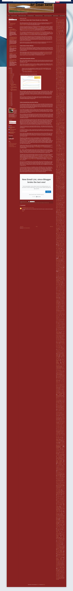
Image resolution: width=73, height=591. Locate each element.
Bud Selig (61, 147)
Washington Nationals (59, 559)
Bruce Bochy (59, 143)
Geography (57, 250)
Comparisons (58, 180)
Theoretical (60, 522)
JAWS (57, 295)
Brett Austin (62, 139)
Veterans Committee (59, 551)
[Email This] (30, 201)
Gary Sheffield (29, 33)
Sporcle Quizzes (55, 15)
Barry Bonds (23, 29)
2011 (10, 105)
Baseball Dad (24, 207)
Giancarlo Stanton (58, 252)
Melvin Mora (57, 378)
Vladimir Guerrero (60, 554)
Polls (57, 443)
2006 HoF (63, 20)
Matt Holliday (58, 374)
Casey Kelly (60, 157)
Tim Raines (62, 527)
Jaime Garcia (62, 286)
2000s (63, 19)
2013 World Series (61, 34)
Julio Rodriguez (59, 329)
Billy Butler (57, 126)
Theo (15, 108)
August (11, 77)
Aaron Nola (58, 72)
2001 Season (58, 20)
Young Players (62, 573)
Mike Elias (57, 388)
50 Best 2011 (58, 68)
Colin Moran (58, 177)
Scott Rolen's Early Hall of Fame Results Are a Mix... (13, 90)
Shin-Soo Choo (59, 497)
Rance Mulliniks (61, 450)
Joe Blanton (62, 304)
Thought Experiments (59, 524)
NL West (61, 410)
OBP (60, 415)
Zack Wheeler (57, 578)
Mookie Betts (58, 401)
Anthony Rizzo (61, 99)
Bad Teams (60, 108)
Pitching (62, 439)
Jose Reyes (57, 325)
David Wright (58, 200)
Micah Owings (61, 380)
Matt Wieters (61, 375)
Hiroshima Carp (58, 267)
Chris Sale (62, 168)
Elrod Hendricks (58, 222)
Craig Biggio (62, 184)
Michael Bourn (58, 381)
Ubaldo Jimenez (61, 546)
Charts (61, 162)
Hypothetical (60, 275)
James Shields (59, 289)
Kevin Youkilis (58, 341)
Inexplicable (62, 277)
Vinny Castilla (59, 553)
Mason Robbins (62, 370)
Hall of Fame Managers (61, 258)
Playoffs (57, 442)
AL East (61, 80)
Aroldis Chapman (61, 101)
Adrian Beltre (62, 77)
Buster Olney (62, 149)
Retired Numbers (59, 461)
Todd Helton (59, 529)
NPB (60, 414)
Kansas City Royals (60, 333)
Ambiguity (61, 90)
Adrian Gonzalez (59, 78)
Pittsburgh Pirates (58, 440)
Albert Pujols (58, 82)
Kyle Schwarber (58, 345)
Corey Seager (61, 183)
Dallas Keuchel (58, 189)
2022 (10, 92)
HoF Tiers (60, 268)
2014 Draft (62, 35)
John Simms (61, 313)
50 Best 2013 (59, 69)
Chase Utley (48, 156)
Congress (62, 180)
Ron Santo (58, 472)
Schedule (57, 488)
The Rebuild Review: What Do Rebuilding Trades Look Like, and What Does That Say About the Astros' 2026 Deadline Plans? (13, 38)
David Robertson (61, 199)
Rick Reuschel (60, 465)
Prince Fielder (61, 447)
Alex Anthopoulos (61, 83)
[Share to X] (32, 201)
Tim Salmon (58, 528)
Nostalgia (58, 414)
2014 (10, 101)
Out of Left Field (62, 15)
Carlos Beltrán (33, 29)
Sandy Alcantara (58, 486)
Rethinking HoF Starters (39, 15)
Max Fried (57, 376)
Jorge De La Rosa (62, 320)
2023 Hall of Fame (24, 202)
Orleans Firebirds (62, 421)
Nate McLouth (62, 403)
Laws (63, 350)
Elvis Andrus (62, 222)
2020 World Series (61, 52)
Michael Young (61, 386)
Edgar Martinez (58, 220)
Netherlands (58, 406)
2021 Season (61, 54)
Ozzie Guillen (59, 428)
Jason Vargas (57, 294)
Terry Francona (59, 517)
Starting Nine (62, 507)
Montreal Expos (61, 400)
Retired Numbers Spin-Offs (61, 463)
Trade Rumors (62, 537)
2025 (10, 70)
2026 (10, 69)
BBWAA (57, 117)
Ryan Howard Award (59, 478)
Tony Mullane (62, 533)
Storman (38, 584)
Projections (38, 202)
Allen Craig (58, 89)
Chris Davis (61, 167)
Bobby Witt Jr (59, 132)
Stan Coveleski (62, 506)
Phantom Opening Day (59, 435)
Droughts (58, 212)
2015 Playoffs (61, 39)
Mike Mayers (60, 390)
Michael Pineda (62, 384)
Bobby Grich (62, 131)
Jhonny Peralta (60, 301)
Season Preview (61, 491)
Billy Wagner (61, 127)
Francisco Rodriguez (61, 238)
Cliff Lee (58, 173)
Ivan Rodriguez (60, 281)
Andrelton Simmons (58, 92)
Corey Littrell (57, 183)
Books (62, 132)
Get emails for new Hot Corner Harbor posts (12, 23)
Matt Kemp (63, 374)
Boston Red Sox (58, 133)
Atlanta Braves (58, 102)
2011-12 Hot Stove (61, 24)
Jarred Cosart (61, 291)
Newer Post (21, 226)
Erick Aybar (57, 227)
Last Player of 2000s (58, 350)
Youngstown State (59, 574)
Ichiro (63, 276)
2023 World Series (61, 59)
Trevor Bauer (61, 539)
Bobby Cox (58, 131)
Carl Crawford (61, 153)
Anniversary (62, 97)
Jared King (57, 290)
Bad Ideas (62, 106)
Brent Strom (60, 138)
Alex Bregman (62, 84)
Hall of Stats (58, 262)
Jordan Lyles (57, 320)
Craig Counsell (59, 185)
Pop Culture (61, 443)
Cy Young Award (58, 187)
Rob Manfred (59, 466)
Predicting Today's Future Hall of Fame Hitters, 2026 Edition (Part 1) (12, 60)
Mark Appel (63, 366)
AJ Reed (62, 79)
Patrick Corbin (62, 430)
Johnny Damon (58, 315)
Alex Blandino (57, 84)
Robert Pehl (59, 467)
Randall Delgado (58, 451)
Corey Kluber (61, 182)
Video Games (62, 552)
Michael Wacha (59, 385)
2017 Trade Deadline (59, 44)
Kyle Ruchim (61, 344)
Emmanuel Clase (62, 223)
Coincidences (57, 175)
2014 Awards (57, 35)
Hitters (57, 268)
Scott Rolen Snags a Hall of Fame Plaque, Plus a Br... (13, 85)
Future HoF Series (14, 15)
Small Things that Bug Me (59, 500)
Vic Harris (57, 552)
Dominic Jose (60, 209)
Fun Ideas (60, 242)
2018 (10, 97)
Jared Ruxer (61, 290)
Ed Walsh (58, 217)
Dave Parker (61, 195)
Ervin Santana (61, 227)
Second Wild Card (61, 493)
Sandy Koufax (62, 486)
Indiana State (58, 277)
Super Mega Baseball (59, 512)
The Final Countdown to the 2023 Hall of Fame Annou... (13, 87)
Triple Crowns (60, 543)
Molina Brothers (62, 399)
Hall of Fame (32, 202)
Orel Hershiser (59, 420)
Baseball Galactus (62, 113)
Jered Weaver (60, 300)
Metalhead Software (58, 379)
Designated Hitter (62, 203)
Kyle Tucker (62, 345)
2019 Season (61, 49)
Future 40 (63, 242)
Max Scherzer (62, 376)
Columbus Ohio (62, 178)
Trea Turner (57, 539)
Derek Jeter (61, 202)
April (11, 79)
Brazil (60, 137)
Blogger (44, 584)
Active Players (62, 73)
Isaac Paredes (62, 280)
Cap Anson (59, 152)
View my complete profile (12, 117)
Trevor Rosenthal (59, 541)
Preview (57, 447)
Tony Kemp (61, 532)
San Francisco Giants (60, 485)
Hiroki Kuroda (61, 266)
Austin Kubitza (61, 103)
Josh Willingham (59, 328)
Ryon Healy (63, 481)
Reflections (57, 457)
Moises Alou (57, 399)
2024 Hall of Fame (58, 60)
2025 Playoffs (61, 62)
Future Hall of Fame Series (13, 143)
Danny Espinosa (62, 192)
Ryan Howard (62, 477)
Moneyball (57, 400)
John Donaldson (58, 311)
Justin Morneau (61, 331)
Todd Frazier (62, 528)
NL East (58, 410)
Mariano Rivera (58, 366)
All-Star (60, 87)
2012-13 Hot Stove (58, 30)
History (62, 267)
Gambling (60, 245)
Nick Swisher (59, 409)
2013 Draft (60, 31)
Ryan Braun (61, 476)
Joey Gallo (60, 309)
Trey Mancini (60, 542)
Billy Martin (61, 126)
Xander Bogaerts (58, 569)
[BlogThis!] (31, 201)
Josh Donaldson (61, 326)
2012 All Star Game (58, 25)
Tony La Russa (58, 533)
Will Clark (60, 562)
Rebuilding (61, 454)
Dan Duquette (62, 189)
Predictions (35, 202)
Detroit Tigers (59, 204)
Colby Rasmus (62, 175)
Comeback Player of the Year (59, 179)
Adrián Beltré (37, 156)
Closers (61, 173)
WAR (62, 557)
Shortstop (60, 498)
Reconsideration (60, 456)
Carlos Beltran (58, 154)
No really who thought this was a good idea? (60, 411)
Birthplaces (57, 128)
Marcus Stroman (61, 365)
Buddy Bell (62, 148)
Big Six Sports (61, 124)
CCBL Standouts (58, 160)
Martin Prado (61, 369)
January (11, 83)
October (11, 76)
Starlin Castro (58, 507)
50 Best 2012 (62, 68)
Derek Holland (57, 202)
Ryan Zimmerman (58, 480)
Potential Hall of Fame (60, 445)
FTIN (56, 242)
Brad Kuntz (60, 134)
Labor (62, 346)
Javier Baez (62, 294)
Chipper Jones (58, 166)
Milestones (60, 394)
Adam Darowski (58, 74)
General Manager (61, 249)
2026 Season (58, 65)
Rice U (57, 465)
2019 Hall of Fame (59, 48)
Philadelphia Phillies (59, 437)
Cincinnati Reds (60, 169)
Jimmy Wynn (57, 304)
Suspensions (57, 513)
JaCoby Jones (58, 286)
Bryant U (60, 144)
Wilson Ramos (60, 564)
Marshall (57, 369)
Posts (10, 121)
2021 (10, 93)
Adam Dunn (62, 74)
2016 (10, 99)
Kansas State (57, 334)
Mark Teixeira (61, 368)
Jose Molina (57, 324)
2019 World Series (58, 50)
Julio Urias (63, 329)
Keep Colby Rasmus (59, 335)
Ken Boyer (61, 336)
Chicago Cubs (61, 165)
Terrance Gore (62, 516)
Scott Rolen (39, 27)
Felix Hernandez (62, 232)
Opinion (57, 419)
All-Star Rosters (61, 88)
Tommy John (58, 531)
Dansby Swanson (59, 193)
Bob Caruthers (61, 129)
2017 (10, 98)
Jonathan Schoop (61, 319)
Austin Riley (57, 104)
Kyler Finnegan (59, 346)
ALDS (57, 83)
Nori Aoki (63, 413)
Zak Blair (61, 578)
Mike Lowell (60, 389)
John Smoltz (57, 314)
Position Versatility (58, 444)
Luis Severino (61, 358)
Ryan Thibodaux (42, 202)
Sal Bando (62, 482)
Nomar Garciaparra (59, 413)
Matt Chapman (58, 373)
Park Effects (62, 429)
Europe (60, 228)
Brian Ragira (58, 142)
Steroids (57, 509)
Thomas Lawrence (61, 523)
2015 (10, 100)
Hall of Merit (61, 261)
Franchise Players (58, 237)
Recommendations (62, 455)
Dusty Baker (60, 214)
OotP (57, 418)
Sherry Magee (62, 496)
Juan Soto (63, 328)
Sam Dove (62, 483)
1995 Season (60, 19)
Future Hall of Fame (60, 243)
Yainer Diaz (60, 570)
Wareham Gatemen (59, 558)
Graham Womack (61, 254)
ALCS (62, 82)
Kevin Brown (61, 339)
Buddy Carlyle (57, 149)
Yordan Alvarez (58, 573)
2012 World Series (62, 28)
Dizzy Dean (58, 207)
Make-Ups (62, 360)
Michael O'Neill (58, 384)
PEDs (62, 433)
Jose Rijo (61, 325)
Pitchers (57, 439)
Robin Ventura (61, 468)
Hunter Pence (57, 274)
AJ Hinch (63, 78)
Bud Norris (57, 147)
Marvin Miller (57, 370)
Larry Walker (62, 348)
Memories (62, 378)
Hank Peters (61, 263)
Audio (62, 102)
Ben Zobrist (61, 119)
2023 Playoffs (59, 58)
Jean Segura (60, 296)
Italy (56, 281)
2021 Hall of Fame (58, 53)
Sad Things (58, 482)
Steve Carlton (61, 509)
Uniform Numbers (59, 549)
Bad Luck (58, 107)
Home (9, 15)
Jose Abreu (62, 321)
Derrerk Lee (57, 203)
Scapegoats (62, 487)
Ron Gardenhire (59, 471)
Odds (59, 416)
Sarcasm (58, 487)
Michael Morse (61, 383)
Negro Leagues (58, 405)
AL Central (57, 80)
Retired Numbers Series (22, 15)
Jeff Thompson (58, 299)
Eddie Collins (58, 218)
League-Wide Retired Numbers (59, 351)
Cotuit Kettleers (58, 184)
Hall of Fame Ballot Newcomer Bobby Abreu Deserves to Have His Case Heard (13, 30)
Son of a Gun (60, 501)
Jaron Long (57, 291)
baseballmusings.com (13, 129)
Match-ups (61, 371)
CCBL (61, 159)
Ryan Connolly (58, 477)
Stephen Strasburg (60, 508)
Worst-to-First (59, 568)
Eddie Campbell (62, 217)
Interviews (57, 280)
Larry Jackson (57, 348)
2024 (10, 71)
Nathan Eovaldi (58, 404)
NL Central (63, 409)
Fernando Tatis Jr (58, 234)
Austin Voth (61, 104)
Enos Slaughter (60, 224)
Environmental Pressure (59, 225)
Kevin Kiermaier (62, 340)
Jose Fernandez (61, 323)
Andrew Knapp (61, 93)
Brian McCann (62, 141)
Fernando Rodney (60, 233)
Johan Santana (61, 310)
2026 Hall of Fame (61, 64)
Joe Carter (57, 305)
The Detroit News (62, 519)
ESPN (57, 228)
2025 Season (58, 63)
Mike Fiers (61, 388)
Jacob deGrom (58, 284)
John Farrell (62, 311)
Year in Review (61, 572)
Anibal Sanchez (58, 97)
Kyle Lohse (57, 344)
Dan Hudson (62, 190)
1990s (57, 19)
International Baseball (59, 279)
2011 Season (58, 23)
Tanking (60, 514)
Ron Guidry (63, 471)
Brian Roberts (62, 142)
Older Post (51, 226)
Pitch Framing (61, 438)
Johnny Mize (60, 316)
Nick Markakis (62, 408)
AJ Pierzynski (58, 79)
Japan (62, 289)
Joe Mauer (43, 156)
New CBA (62, 406)
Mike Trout (62, 393)
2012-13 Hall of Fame (60, 29)
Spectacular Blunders (61, 502)
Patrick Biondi (58, 430)
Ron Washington (62, 472)
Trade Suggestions (60, 538)
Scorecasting (61, 488)
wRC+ (62, 568)
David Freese (60, 197)
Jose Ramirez (61, 324)
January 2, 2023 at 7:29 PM (30, 207)
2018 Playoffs (61, 46)
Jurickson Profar (59, 330)
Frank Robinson (59, 239)
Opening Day (61, 418)
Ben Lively (62, 118)
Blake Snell (61, 128)
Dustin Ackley (59, 213)
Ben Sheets (57, 119)
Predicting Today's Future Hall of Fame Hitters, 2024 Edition (12, 46)
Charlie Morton (58, 162)
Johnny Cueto (61, 314)
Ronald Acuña (58, 473)
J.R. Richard (60, 282)
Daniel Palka (57, 192)
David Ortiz (46, 28)
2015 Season (62, 40)
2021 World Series (58, 55)
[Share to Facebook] (33, 201)
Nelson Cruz (62, 405)
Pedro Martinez (59, 433)
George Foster (61, 250)
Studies (61, 511)
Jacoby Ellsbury (61, 285)
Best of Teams (61, 122)
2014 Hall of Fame (59, 36)
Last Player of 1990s (60, 349)
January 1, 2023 (34, 71)
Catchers (61, 158)
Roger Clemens (28, 29)
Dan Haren (58, 190)
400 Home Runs (61, 67)
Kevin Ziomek (62, 341)
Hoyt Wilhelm (62, 272)
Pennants (57, 434)
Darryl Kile (60, 194)
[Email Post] (28, 201)
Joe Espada (61, 305)
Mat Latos (58, 371)
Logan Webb (58, 353)
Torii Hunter (62, 534)
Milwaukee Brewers (58, 395)
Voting (48, 202)
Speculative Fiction (59, 503)
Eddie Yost (62, 219)
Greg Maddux (62, 255)
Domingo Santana (58, 208)
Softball (57, 501)
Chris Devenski (58, 168)
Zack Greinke (61, 577)
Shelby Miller (57, 496)
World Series (62, 567)
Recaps (57, 455)
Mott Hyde (62, 401)
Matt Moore (58, 375)
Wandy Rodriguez (58, 557)
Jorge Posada (58, 321)
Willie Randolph (60, 563)
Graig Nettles (57, 255)
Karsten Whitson (62, 334)
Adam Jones (59, 75)
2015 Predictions (58, 40)
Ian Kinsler (60, 276)
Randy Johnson (62, 452)
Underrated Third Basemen (60, 548)
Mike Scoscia (57, 393)
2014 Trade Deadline (59, 38)
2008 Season (59, 21)
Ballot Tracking (28, 202)
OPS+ (60, 419)
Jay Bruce (60, 295)
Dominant (62, 207)
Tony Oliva (58, 534)
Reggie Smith (61, 457)
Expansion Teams (59, 230)
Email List (58, 223)
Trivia (60, 544)
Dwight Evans (61, 215)
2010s (62, 21)
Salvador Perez (58, 483)
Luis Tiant (57, 359)
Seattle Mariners (58, 492)
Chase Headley (61, 163)
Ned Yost (62, 404)
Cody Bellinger (61, 174)
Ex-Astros (62, 229)
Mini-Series (61, 396)
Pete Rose (61, 434)
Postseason (62, 444)
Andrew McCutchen (59, 94)
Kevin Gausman (58, 340)
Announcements (59, 98)
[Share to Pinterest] (34, 201)
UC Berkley (57, 547)
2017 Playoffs (61, 43)
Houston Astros (61, 270)
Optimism (63, 419)
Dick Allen (60, 205)
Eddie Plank (58, 219)
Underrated (61, 547)
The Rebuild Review (30, 15)
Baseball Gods (59, 114)
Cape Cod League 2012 (48, 15)
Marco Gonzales (58, 364)
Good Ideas (60, 253)
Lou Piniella (61, 356)
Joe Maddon (60, 306)
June (11, 78)
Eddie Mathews (62, 218)
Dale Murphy (61, 188)
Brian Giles (57, 141)
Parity (60, 429)
